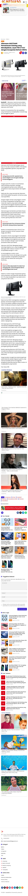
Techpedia (5, 869)
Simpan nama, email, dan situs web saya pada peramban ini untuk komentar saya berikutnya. (14, 605)
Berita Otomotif (6, 863)
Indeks (2, 875)
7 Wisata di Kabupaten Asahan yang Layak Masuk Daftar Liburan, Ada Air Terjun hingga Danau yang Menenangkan (16, 687)
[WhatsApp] (26, 513)
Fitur (14, 497)
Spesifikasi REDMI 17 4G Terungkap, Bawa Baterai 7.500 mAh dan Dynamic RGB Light (6, 571)
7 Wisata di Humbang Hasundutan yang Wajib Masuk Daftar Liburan (16, 708)
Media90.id (6, 52)
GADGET (19, 497)
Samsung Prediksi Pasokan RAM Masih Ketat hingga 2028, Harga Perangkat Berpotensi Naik (6, 543)
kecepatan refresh (13, 499)
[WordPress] (10, 888)
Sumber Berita (5, 503)
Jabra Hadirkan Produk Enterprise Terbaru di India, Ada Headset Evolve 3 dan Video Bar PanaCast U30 (7, 557)
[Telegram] (23, 513)
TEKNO (2, 41)
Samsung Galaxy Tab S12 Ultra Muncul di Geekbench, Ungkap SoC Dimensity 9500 (21, 529)
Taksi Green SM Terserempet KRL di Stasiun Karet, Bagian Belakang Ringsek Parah (16, 682)
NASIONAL (3, 853)
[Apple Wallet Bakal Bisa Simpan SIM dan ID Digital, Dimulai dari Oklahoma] (21, 536)
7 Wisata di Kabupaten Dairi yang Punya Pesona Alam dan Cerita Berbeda (16, 692)
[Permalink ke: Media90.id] (2, 53)
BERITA (2, 847)
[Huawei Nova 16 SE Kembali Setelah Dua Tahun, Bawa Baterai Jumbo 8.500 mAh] (21, 550)
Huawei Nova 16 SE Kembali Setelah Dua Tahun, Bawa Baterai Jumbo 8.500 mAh (20, 557)
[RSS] (22, 888)
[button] (24, 2)
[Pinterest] (7, 888)
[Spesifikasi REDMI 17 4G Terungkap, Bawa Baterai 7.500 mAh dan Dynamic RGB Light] (7, 564)
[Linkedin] (15, 888)
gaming (4, 499)
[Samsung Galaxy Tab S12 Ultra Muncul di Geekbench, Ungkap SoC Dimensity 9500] (21, 522)
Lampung (5, 861)
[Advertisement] (14, 23)
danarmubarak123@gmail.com (10, 841)
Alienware (8, 497)
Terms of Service (5, 881)
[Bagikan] (26, 53)
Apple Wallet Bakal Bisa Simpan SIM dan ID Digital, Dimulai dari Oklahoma (20, 543)
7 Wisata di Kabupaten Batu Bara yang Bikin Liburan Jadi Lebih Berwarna (15, 697)
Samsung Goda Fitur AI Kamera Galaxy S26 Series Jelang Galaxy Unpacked (13, 224)
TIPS (2, 855)
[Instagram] (12, 888)
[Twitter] (20, 513)
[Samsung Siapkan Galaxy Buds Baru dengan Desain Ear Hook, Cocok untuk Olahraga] (7, 522)
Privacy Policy (4, 879)
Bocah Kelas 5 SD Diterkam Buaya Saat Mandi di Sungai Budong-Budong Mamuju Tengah (16, 677)
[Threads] (17, 888)
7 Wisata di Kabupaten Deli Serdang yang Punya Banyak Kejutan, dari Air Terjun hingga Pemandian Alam (16, 703)
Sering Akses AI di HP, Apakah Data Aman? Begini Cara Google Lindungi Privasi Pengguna (12, 177)
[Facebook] (18, 513)
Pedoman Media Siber (6, 877)
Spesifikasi (5, 500)
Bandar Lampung (7, 865)
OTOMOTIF (3, 851)
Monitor (21, 499)
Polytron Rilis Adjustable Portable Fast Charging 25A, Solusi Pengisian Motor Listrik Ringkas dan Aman (13, 267)
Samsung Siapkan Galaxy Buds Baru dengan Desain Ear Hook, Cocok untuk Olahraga (7, 529)
